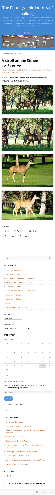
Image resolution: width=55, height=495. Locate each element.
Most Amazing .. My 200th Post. (17, 441)
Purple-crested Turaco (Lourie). (17, 464)
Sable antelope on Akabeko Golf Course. (20, 278)
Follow (8, 398)
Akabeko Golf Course (13, 274)
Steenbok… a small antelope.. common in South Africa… (25, 460)
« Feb (6, 375)
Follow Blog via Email (14, 382)
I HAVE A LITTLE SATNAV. (14, 437)
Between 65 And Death (14, 270)
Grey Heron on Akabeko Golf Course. (19, 282)
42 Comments (19, 73)
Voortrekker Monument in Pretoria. (18, 426)
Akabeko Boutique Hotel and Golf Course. (21, 291)
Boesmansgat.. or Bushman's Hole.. (18, 456)
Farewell (9, 303)
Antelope (34, 70)
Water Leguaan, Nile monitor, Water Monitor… (22, 452)
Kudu (3, 73)
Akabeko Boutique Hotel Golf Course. (19, 307)
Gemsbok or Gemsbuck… (15, 422)
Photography (41, 70)
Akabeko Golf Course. (13, 286)
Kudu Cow (9, 73)
